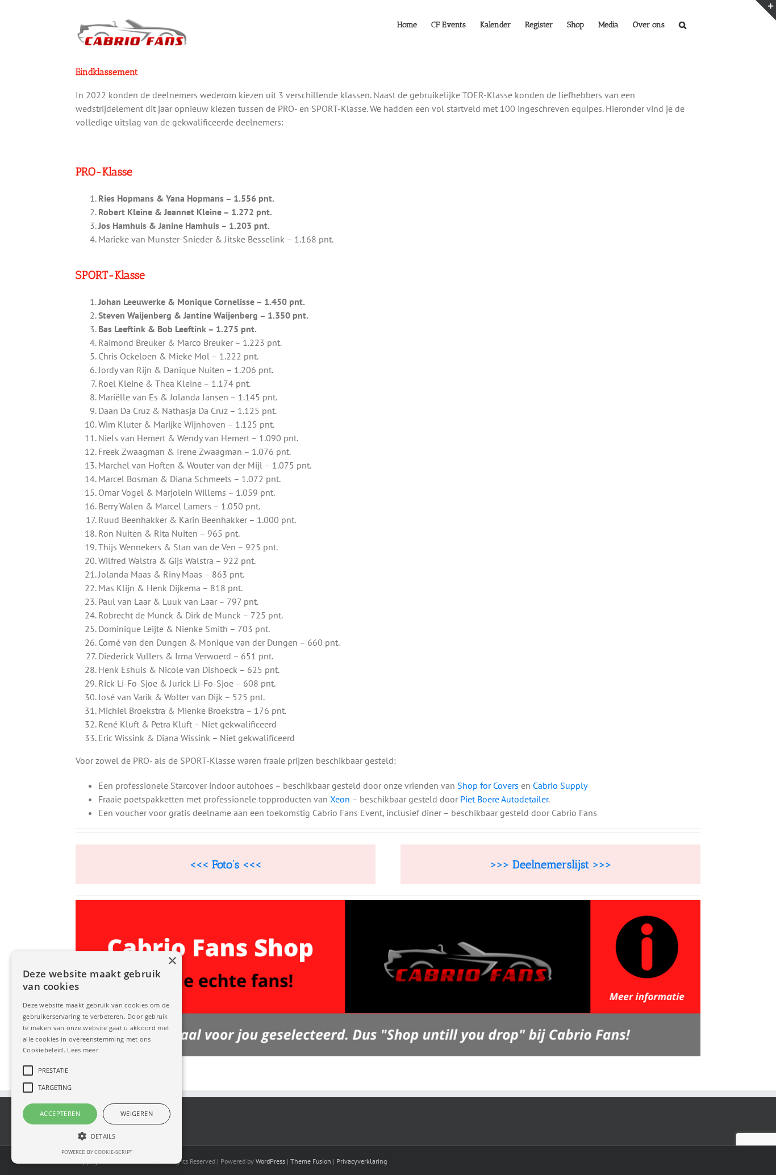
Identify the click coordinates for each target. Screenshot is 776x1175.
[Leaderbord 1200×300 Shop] (388, 904)
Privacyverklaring (361, 1161)
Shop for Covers (488, 785)
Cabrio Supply (561, 785)
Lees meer (82, 1050)
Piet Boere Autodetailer (504, 799)
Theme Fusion (310, 1161)
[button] (682, 24)
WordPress (270, 1161)
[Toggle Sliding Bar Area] (766, 10)
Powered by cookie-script (96, 1152)
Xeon (340, 799)
